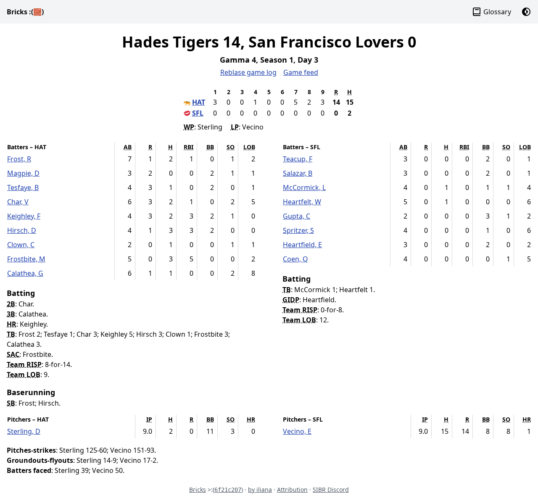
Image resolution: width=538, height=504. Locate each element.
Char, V (18, 201)
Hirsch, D (21, 230)
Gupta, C (296, 216)
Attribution (292, 489)
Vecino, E (297, 431)
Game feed (300, 72)
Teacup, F (297, 159)
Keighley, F (23, 216)
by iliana (260, 489)
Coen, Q (295, 259)
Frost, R (19, 159)
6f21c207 (227, 489)
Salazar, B (297, 173)
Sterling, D (23, 431)
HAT (198, 102)
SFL (197, 113)
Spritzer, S (298, 230)
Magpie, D (23, 173)
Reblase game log (248, 72)
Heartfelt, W (302, 201)
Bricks (25, 11)
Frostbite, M (26, 259)
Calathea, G (25, 273)
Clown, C (20, 244)
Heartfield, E (302, 244)
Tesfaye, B (23, 187)
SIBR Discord (331, 489)
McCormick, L (304, 187)
